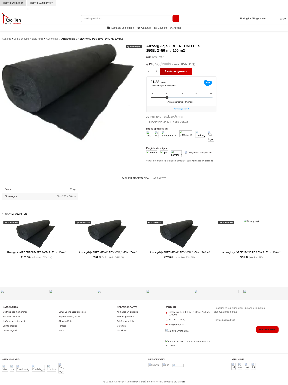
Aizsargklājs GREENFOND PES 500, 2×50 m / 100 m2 (251, 252)
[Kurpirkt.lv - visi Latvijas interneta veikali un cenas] (188, 343)
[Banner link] (23, 293)
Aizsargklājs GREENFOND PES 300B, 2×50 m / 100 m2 (180, 252)
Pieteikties (267, 329)
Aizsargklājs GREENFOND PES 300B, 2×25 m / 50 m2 (108, 252)
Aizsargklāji (52, 38)
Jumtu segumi (21, 38)
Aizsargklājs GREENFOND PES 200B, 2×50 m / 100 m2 (37, 252)
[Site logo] (11, 18)
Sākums (6, 38)
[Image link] (233, 366)
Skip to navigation (13, 3)
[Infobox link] (12, 9)
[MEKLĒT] (175, 18)
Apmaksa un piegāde (202, 160)
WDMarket (179, 381)
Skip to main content (41, 3)
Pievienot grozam (176, 71)
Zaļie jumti (37, 38)
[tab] (135, 176)
